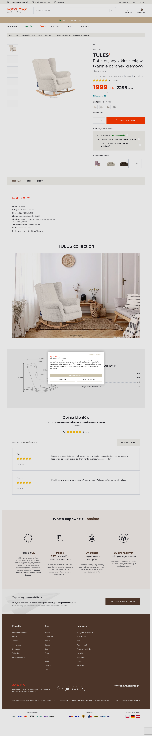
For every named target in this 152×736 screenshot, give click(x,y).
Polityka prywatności (94, 354)
